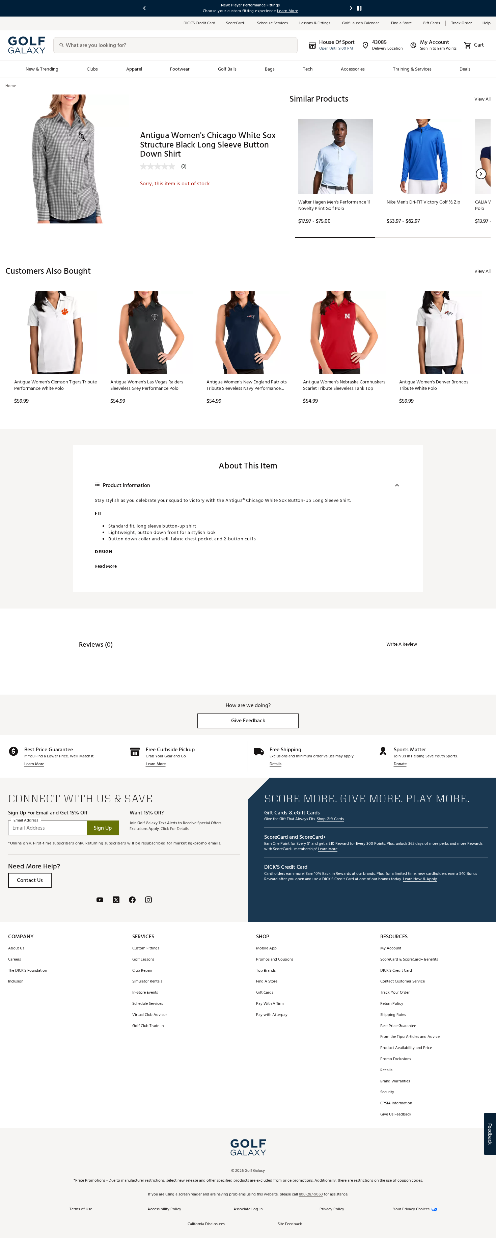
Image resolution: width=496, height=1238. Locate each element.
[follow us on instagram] (148, 901)
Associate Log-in (248, 1209)
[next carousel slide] (351, 8)
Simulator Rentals (147, 982)
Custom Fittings (145, 948)
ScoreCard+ (236, 23)
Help (487, 23)
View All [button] (482, 99)
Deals (465, 69)
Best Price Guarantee (398, 1026)
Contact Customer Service (402, 982)
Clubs (92, 69)
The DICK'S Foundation (27, 971)
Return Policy (391, 1004)
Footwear (180, 69)
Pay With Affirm (270, 1004)
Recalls (386, 1070)
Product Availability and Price (406, 1048)
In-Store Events (145, 993)
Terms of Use (81, 1209)
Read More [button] (106, 566)
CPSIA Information (396, 1103)
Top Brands (266, 971)
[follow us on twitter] (116, 901)
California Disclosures (206, 1224)
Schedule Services (272, 23)
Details (275, 764)
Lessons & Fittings (315, 23)
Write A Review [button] (401, 644)
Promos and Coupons (274, 960)
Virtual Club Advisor (149, 1015)
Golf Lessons (143, 960)
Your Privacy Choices (411, 1209)
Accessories (353, 69)
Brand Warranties (395, 1081)
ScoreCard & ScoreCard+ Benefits (409, 960)
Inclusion (15, 982)
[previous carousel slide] (145, 8)
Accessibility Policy (164, 1209)
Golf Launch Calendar (361, 23)
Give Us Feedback (395, 1115)
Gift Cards (431, 23)
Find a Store (401, 23)
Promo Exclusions (395, 1059)
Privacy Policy (332, 1209)
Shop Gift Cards (330, 819)
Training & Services (412, 69)
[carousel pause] (359, 8)
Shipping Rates (393, 1015)
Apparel (134, 69)
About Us (16, 948)
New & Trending (42, 69)
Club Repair (142, 971)
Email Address (25, 821)
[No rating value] (160, 166)
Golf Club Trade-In (148, 1026)
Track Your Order (395, 993)
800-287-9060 (311, 1194)
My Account (390, 948)
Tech (308, 69)
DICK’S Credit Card (199, 23)
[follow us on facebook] (132, 901)
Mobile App (266, 948)
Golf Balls (227, 69)
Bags (270, 69)
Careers (14, 960)
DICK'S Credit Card (396, 971)
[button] (481, 173)
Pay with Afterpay (271, 1015)
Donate (400, 764)
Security (387, 1092)
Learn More (34, 764)
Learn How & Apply (420, 879)
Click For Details (175, 829)
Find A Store (266, 982)
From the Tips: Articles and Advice (410, 1037)
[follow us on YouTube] (100, 901)
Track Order (461, 23)
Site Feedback (290, 1224)
